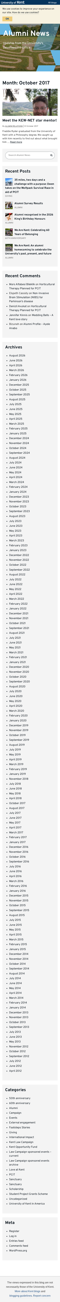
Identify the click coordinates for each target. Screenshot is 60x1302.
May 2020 (15, 701)
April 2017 (15, 828)
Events (13, 1118)
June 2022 (15, 584)
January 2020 (18, 720)
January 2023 (17, 550)
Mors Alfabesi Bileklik (22, 284)
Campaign (15, 1113)
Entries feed (16, 1241)
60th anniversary (19, 1103)
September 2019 (19, 740)
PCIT (12, 1175)
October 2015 (17, 905)
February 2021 (18, 657)
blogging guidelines (20, 1295)
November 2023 (19, 501)
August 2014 (17, 974)
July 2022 (15, 579)
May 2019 (15, 755)
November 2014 (18, 959)
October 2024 (17, 448)
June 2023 (15, 526)
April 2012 (15, 1071)
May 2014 (15, 988)
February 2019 (18, 769)
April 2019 (15, 759)
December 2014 (18, 954)
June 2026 (15, 360)
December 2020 (19, 667)
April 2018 (15, 798)
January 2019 (17, 774)
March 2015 (16, 939)
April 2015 (15, 935)
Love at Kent (16, 1170)
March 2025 (16, 424)
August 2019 (17, 745)
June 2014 (15, 983)
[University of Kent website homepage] (13, 2)
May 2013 (15, 1042)
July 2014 (15, 978)
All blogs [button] (52, 2)
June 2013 (15, 1037)
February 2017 (18, 837)
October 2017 (17, 803)
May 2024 (15, 472)
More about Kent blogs (27, 1291)
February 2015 (18, 944)
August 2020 (17, 686)
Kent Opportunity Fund (23, 1147)
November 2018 (18, 779)
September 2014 (19, 969)
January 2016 (17, 891)
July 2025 (15, 404)
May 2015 (15, 930)
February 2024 (18, 487)
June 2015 (15, 925)
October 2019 (17, 735)
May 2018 (15, 793)
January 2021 (17, 662)
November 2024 (19, 443)
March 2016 (16, 881)
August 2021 (17, 633)
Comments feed (18, 1246)
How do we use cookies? (25, 12)
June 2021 (15, 643)
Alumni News (26, 33)
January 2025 (18, 433)
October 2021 (17, 623)
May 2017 (14, 823)
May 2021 (15, 647)
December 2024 (19, 438)
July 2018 (15, 784)
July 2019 (15, 750)
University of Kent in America (27, 1204)
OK (7, 19)
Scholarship (16, 1189)
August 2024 (17, 458)
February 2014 (18, 1003)
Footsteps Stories (19, 1127)
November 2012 (18, 1047)
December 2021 (18, 613)
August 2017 (16, 808)
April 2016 (15, 876)
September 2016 (19, 862)
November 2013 (18, 1017)
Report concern (42, 1295)
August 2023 (17, 516)
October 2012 (17, 1051)
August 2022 (17, 574)
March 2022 (16, 599)
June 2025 (16, 409)
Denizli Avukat (18, 306)
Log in (13, 1236)
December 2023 (19, 497)
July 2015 (15, 920)
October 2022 (17, 565)
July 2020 (15, 691)
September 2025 (19, 394)
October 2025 (17, 390)
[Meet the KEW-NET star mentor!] (30, 109)
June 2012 (15, 1066)
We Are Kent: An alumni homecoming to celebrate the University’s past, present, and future (28, 250)
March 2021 (16, 652)
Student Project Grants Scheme (28, 1194)
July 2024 (15, 463)
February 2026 (18, 375)
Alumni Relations (14, 126)
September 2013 (19, 1027)
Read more (16, 142)
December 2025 (19, 385)
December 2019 (18, 725)
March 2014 (16, 998)
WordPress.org (18, 1251)
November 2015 (18, 901)
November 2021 (18, 618)
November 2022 (19, 560)
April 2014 (15, 993)
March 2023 (16, 540)
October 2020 (17, 677)
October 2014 (17, 964)
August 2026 (17, 356)
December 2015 (18, 896)
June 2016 (15, 871)
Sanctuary (15, 1179)
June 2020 (16, 696)
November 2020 (19, 672)
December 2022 (19, 555)
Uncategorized (18, 1199)
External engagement (22, 1123)
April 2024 (15, 477)
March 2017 (16, 832)
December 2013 (18, 1012)
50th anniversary (19, 1098)
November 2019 (18, 730)
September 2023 (19, 511)
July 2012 (15, 1061)
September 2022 (19, 570)
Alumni (13, 1108)
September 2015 (19, 910)
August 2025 (17, 399)
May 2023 (15, 531)
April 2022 (15, 594)
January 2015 (17, 949)
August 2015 (17, 915)
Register (14, 1231)
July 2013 (15, 1032)
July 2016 (15, 866)
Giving (13, 1132)
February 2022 (18, 604)
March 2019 (16, 764)
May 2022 (15, 589)
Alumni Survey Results (28, 203)
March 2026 (16, 370)
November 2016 (18, 852)
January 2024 (18, 492)
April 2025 (15, 419)
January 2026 (17, 380)
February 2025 (18, 429)
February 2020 (18, 716)
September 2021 (19, 628)
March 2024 (16, 482)
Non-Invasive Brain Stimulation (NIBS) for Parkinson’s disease (29, 297)
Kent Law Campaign (21, 1142)
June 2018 (15, 789)
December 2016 (18, 847)
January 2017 (17, 842)
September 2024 (19, 453)
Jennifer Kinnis (18, 315)
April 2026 (15, 365)
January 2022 (17, 609)
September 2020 (19, 682)
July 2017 (15, 813)
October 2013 (17, 1022)
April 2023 (15, 536)
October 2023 (17, 506)
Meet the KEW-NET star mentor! (29, 120)
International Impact (21, 1137)
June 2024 (16, 467)
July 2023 (15, 521)
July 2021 (15, 638)
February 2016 (18, 886)
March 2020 (16, 711)
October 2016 (17, 857)
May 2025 (15, 414)
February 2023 (18, 545)
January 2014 (17, 1008)
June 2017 (15, 818)
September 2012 (19, 1056)
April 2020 (15, 706)
